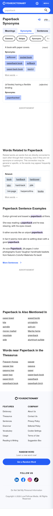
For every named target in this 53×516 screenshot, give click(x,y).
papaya (31, 366)
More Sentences (10, 262)
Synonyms (26, 30)
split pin (31, 326)
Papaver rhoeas (10, 361)
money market (9, 331)
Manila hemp (34, 331)
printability (33, 322)
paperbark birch (35, 383)
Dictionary (7, 411)
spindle (6, 326)
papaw (31, 361)
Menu (46, 3)
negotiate (7, 335)
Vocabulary (7, 430)
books (41, 191)
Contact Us (32, 416)
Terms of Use (33, 435)
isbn (9, 185)
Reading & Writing (10, 440)
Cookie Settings (34, 430)
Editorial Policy (34, 426)
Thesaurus (7, 416)
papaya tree (8, 370)
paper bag (8, 374)
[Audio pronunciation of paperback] (39, 19)
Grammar (7, 426)
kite (4, 322)
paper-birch (8, 378)
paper (30, 370)
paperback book (14, 63)
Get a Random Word (26, 461)
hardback (20, 179)
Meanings (10, 30)
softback (31, 63)
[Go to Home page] (14, 3)
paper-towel (8, 318)
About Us (32, 411)
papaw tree (8, 366)
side (5, 339)
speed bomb (34, 318)
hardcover (34, 179)
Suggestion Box (34, 440)
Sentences (42, 30)
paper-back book (15, 69)
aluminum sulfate (36, 339)
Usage (5, 435)
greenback (33, 335)
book (9, 179)
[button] (37, 3)
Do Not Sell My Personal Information (26, 490)
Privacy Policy (34, 421)
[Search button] (46, 10)
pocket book (26, 57)
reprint (30, 69)
